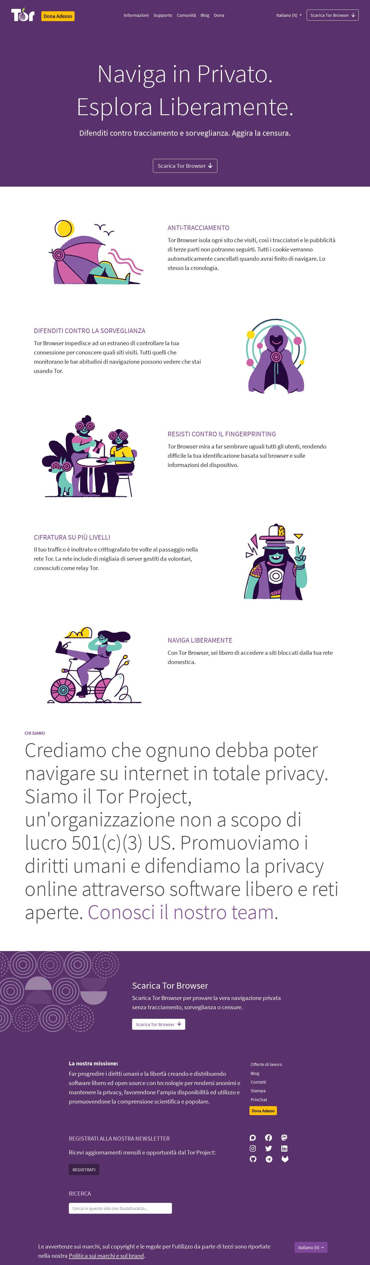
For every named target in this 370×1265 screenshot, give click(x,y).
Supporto (162, 15)
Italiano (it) (287, 15)
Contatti (258, 1082)
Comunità (186, 15)
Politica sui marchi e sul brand (106, 1256)
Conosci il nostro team (181, 911)
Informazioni (136, 15)
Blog (205, 15)
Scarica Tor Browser (329, 15)
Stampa (258, 1090)
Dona (219, 15)
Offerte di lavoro (266, 1064)
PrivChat (259, 1099)
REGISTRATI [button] (84, 1169)
